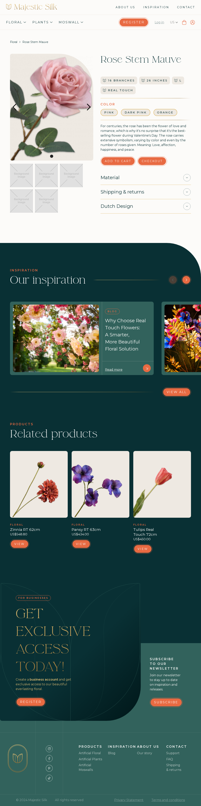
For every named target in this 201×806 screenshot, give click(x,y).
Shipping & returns (173, 767)
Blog (111, 753)
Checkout (152, 161)
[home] (31, 7)
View (19, 544)
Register (133, 22)
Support (173, 753)
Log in (159, 22)
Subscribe (166, 702)
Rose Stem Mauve (35, 42)
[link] (134, 22)
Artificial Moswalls (86, 767)
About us (125, 7)
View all (177, 392)
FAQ (169, 759)
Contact (186, 7)
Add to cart (118, 161)
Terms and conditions (168, 800)
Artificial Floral (90, 753)
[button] (16, 22)
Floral (13, 42)
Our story (144, 753)
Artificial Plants (90, 759)
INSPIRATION (156, 7)
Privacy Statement (128, 800)
